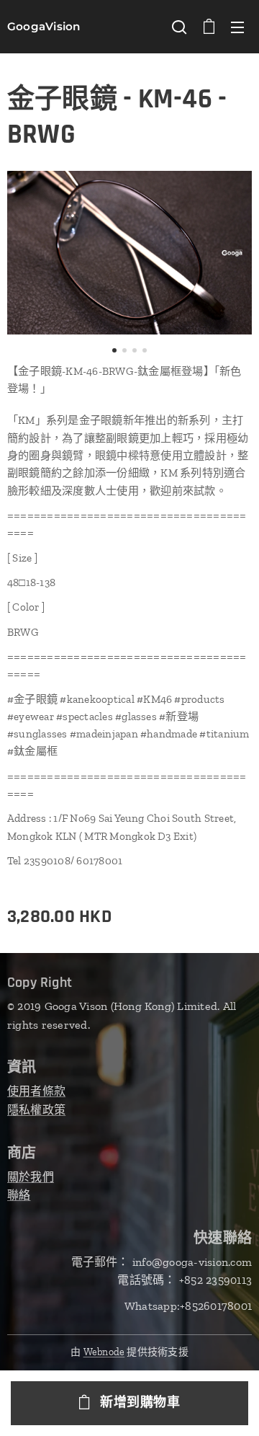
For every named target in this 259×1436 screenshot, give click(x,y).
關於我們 (30, 1177)
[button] (179, 27)
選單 (237, 26)
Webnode (104, 1352)
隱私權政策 (36, 1110)
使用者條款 (36, 1091)
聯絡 (18, 1195)
